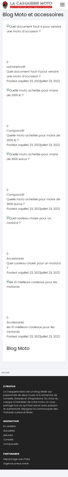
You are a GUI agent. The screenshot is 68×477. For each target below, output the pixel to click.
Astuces (8, 435)
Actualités (9, 430)
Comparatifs (10, 444)
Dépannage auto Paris (16, 459)
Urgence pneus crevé (16, 463)
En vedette (9, 426)
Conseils (8, 439)
